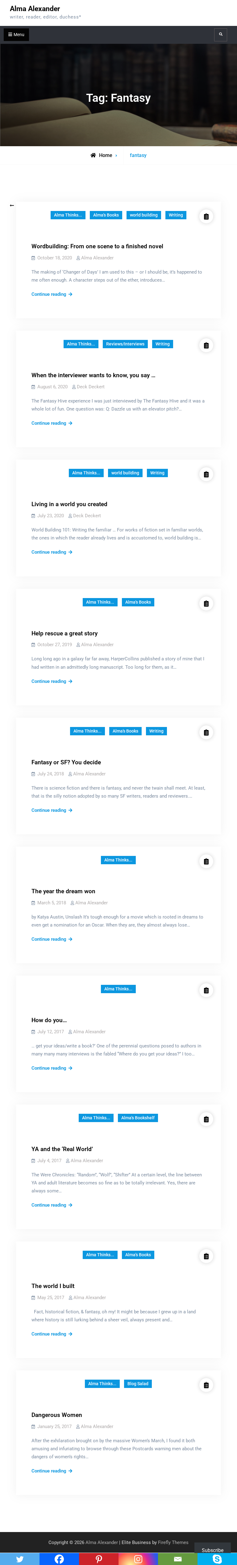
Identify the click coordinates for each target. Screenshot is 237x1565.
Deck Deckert (91, 387)
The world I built (52, 1286)
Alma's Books (106, 215)
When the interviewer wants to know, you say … (93, 375)
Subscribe (212, 1550)
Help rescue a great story (64, 633)
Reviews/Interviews (125, 343)
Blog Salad (137, 1383)
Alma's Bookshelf (138, 1117)
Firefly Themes (173, 1542)
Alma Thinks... (68, 215)
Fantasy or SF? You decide (66, 762)
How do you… (49, 1020)
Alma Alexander (35, 9)
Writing (176, 215)
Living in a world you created (69, 504)
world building (144, 215)
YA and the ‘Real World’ (62, 1149)
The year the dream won (63, 891)
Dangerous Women (56, 1414)
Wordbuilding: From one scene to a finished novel (97, 246)
